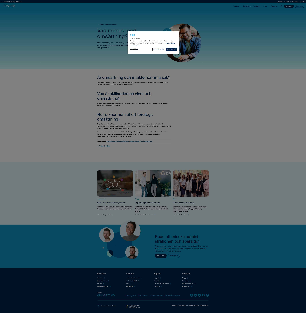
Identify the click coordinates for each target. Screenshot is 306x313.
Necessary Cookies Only (158, 49)
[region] (153, 42)
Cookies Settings (134, 49)
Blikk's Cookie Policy (170, 43)
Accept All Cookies (171, 49)
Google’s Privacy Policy (135, 44)
